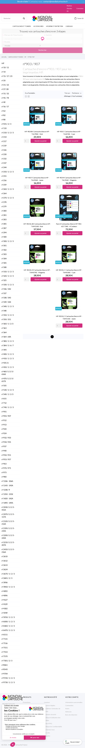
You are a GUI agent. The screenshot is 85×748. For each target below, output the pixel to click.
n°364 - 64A (6, 337)
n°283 (4, 219)
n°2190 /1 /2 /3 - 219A (8, 529)
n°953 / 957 (6, 459)
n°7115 (4, 639)
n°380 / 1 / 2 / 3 (8, 341)
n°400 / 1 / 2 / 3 (8, 354)
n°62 (3, 111)
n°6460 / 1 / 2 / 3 (8, 626)
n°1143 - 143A (7, 485)
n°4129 (4, 604)
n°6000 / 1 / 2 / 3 (8, 621)
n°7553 (4, 652)
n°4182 (4, 608)
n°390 (4, 350)
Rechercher (42, 50)
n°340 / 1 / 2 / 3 (8, 306)
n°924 (4, 433)
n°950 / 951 (6, 455)
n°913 (4, 424)
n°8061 (4, 665)
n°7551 (4, 647)
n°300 (4, 237)
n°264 (4, 193)
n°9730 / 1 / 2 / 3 (8, 682)
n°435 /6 (5, 363)
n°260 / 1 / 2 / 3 (8, 189)
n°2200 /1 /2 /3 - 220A (8, 536)
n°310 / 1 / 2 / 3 (8, 271)
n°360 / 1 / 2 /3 (7, 324)
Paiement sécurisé (50, 714)
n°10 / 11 (5, 67)
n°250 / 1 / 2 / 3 (8, 172)
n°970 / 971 (6, 468)
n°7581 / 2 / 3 (7, 660)
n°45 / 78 (5, 98)
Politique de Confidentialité (53, 726)
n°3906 (4, 582)
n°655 (4, 398)
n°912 (4, 420)
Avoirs (67, 708)
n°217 (4, 141)
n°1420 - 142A (7, 498)
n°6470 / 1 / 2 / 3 (8, 630)
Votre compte (71, 697)
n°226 (4, 150)
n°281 (4, 215)
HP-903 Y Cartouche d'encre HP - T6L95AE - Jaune (37, 179)
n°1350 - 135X (7, 494)
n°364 (4, 332)
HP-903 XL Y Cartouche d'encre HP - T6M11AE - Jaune (69, 317)
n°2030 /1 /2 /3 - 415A (8, 508)
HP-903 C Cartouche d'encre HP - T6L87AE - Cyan (69, 133)
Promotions (26, 702)
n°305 (4, 263)
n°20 (3, 80)
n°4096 (4, 595)
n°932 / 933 (6, 438)
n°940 (4, 451)
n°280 (4, 211)
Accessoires (38, 26)
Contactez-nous (49, 730)
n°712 (4, 403)
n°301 (4, 245)
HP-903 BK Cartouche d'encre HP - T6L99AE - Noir (37, 133)
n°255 (4, 176)
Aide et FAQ (48, 723)
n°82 (3, 115)
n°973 (4, 472)
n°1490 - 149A (7, 503)
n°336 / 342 (6, 289)
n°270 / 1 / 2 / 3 (8, 198)
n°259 (4, 185)
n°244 (4, 167)
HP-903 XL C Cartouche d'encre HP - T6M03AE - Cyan (69, 271)
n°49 (3, 102)
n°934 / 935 (6, 442)
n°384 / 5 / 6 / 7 (8, 345)
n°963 (4, 464)
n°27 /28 (5, 89)
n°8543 (4, 669)
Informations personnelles (73, 702)
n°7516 (4, 643)
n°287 (4, 228)
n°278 (4, 202)
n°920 (4, 429)
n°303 (4, 254)
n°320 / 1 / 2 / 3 (8, 276)
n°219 (4, 145)
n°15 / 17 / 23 (7, 76)
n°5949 (4, 613)
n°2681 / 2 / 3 (7, 578)
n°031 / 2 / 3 (6, 124)
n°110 (4, 128)
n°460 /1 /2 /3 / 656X (8, 372)
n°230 (4, 154)
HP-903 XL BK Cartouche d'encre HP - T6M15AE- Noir (37, 225)
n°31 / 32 (5, 93)
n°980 (4, 477)
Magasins (47, 736)
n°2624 (4, 569)
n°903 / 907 (6, 416)
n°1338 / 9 (6, 490)
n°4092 (4, 591)
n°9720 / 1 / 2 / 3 (8, 678)
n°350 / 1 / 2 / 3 (8, 315)
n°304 (4, 258)
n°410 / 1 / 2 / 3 (8, 358)
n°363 (4, 328)
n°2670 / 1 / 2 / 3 (8, 574)
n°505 (4, 385)
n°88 (3, 119)
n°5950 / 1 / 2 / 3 (8, 617)
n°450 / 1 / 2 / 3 (8, 367)
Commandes (69, 705)
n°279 (4, 206)
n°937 (4, 446)
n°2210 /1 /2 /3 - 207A (8, 543)
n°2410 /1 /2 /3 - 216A (8, 550)
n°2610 (4, 556)
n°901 (4, 411)
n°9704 (4, 674)
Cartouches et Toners (22, 26)
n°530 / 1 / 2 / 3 (8, 390)
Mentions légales (49, 705)
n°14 (3, 72)
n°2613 (4, 565)
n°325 (4, 280)
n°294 (4, 232)
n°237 (4, 163)
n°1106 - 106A (7, 481)
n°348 (4, 311)
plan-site (47, 733)
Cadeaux (69, 26)
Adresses (68, 712)
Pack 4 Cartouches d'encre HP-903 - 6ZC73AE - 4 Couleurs (69, 225)
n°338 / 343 (6, 297)
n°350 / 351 (6, 319)
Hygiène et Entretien (54, 26)
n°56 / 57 (5, 106)
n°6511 (4, 634)
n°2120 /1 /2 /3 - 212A (8, 522)
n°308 (4, 267)
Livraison (47, 702)
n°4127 (4, 600)
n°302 (4, 250)
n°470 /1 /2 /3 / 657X (8, 379)
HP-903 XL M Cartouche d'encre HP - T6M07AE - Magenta (37, 271)
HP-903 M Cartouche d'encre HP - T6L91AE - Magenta (69, 179)
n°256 (4, 180)
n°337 (4, 293)
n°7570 (4, 656)
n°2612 (4, 561)
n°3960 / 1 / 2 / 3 (8, 587)
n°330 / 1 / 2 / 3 (8, 284)
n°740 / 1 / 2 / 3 (8, 407)
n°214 (4, 137)
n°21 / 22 (5, 85)
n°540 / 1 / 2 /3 (7, 394)
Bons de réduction (71, 715)
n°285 (4, 224)
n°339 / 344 (6, 302)
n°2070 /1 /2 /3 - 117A (8, 515)
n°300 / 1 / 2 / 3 (8, 241)
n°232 (4, 159)
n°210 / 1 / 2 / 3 (8, 132)
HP (3, 63)
